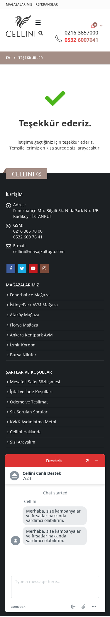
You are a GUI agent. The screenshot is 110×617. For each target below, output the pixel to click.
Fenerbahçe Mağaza (30, 295)
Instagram (44, 268)
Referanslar (46, 4)
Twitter (22, 268)
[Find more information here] (55, 533)
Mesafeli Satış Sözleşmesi (35, 381)
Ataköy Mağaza (24, 314)
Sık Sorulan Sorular (29, 412)
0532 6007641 (81, 39)
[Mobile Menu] (39, 23)
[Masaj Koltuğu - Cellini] (20, 26)
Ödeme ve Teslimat (29, 402)
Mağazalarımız (19, 4)
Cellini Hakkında (26, 431)
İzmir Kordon (22, 345)
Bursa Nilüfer (23, 355)
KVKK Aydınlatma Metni (33, 421)
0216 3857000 (81, 32)
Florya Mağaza (24, 325)
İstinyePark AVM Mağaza (34, 304)
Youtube (33, 268)
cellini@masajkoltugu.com (39, 251)
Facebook (10, 268)
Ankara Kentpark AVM (31, 335)
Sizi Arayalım (22, 442)
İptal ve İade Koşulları (31, 391)
